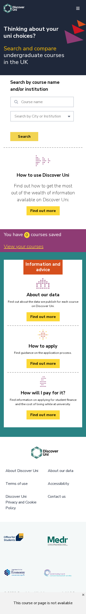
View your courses (23, 246)
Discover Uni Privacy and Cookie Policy (21, 502)
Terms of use (16, 483)
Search (24, 136)
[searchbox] (42, 102)
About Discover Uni (21, 470)
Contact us (57, 496)
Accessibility (58, 483)
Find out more (43, 210)
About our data (60, 470)
